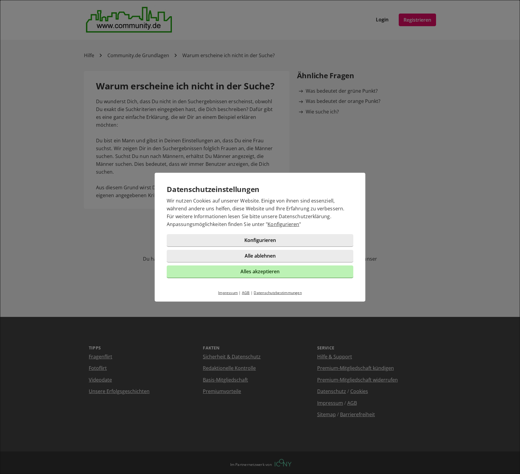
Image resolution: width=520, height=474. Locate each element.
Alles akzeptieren (260, 271)
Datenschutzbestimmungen (278, 292)
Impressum (228, 292)
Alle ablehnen (260, 255)
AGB (246, 292)
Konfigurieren (283, 224)
